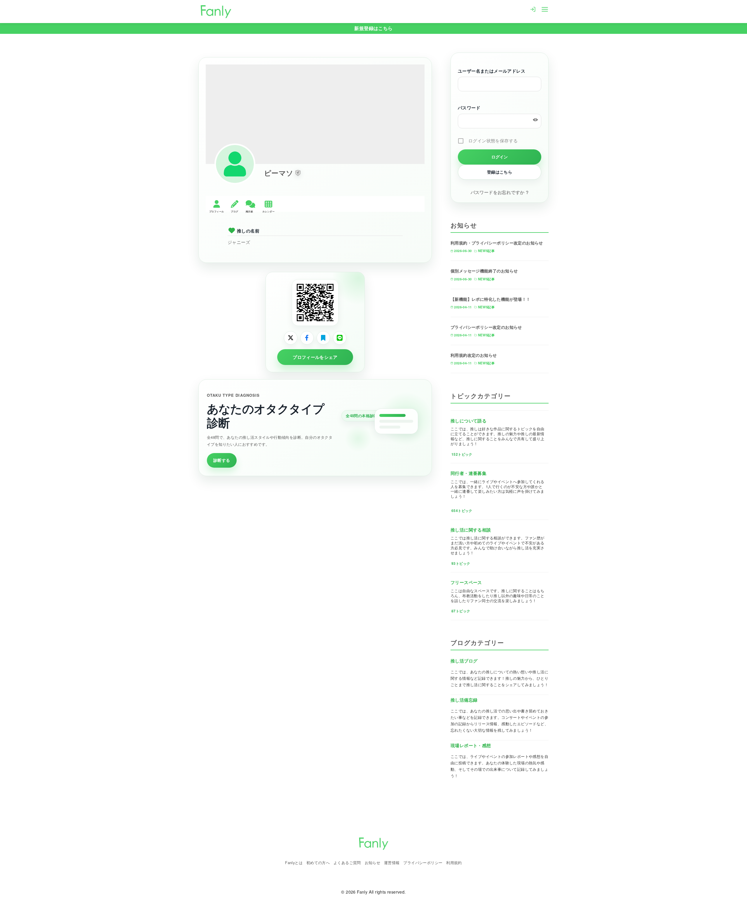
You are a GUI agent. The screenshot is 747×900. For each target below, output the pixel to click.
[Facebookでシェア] (307, 338)
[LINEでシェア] (339, 338)
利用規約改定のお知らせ (474, 355)
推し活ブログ (464, 661)
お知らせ (373, 862)
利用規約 (454, 862)
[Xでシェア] (290, 338)
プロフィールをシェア (315, 357)
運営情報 (392, 862)
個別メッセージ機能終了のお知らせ (484, 271)
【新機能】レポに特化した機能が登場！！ (490, 299)
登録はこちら (499, 172)
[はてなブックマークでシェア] (323, 338)
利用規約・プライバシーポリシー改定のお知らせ (497, 243)
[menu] (544, 9)
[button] (298, 173)
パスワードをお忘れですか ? (500, 192)
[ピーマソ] (234, 164)
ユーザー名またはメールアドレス (491, 71)
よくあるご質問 (347, 862)
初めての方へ (318, 862)
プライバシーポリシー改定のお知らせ (486, 327)
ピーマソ (279, 173)
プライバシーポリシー (422, 862)
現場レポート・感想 (471, 745)
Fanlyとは (294, 862)
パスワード (469, 107)
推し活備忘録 (464, 700)
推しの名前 (248, 231)
